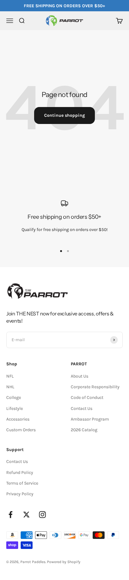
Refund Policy (19, 472)
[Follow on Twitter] (26, 514)
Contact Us (81, 408)
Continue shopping (64, 115)
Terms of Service (22, 483)
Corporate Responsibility (95, 386)
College (13, 397)
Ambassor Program (90, 419)
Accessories (17, 419)
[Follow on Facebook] (10, 514)
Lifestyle (14, 408)
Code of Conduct (87, 397)
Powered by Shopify (63, 562)
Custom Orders (21, 429)
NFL (10, 376)
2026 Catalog (84, 429)
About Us (79, 376)
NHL (10, 386)
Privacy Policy (20, 494)
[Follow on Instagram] (42, 514)
